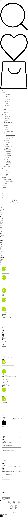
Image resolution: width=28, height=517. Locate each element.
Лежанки (7, 95)
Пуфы (6, 96)
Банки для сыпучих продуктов (9, 136)
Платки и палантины (8, 172)
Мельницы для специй (6, 140)
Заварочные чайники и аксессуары (9, 143)
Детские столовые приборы (9, 153)
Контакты (19, 502)
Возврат (18, 501)
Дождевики (7, 169)
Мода (3, 168)
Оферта (14, 501)
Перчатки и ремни (8, 171)
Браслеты (7, 174)
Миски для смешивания (8, 134)
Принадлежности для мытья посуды (8, 146)
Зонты (6, 170)
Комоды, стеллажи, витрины (7, 106)
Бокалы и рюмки (7, 157)
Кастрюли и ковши (8, 138)
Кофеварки (7, 144)
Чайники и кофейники (8, 164)
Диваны (6, 93)
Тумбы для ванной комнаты (9, 182)
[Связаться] (1, 516)
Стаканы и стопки (8, 158)
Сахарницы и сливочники (8, 162)
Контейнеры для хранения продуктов (10, 137)
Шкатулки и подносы (6, 127)
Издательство (9, 502)
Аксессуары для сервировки (7, 149)
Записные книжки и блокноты (7, 132)
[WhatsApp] (6, 514)
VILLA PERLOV (9, 503)
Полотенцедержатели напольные (9, 181)
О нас (2, 90)
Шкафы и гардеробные (6, 105)
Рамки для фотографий (7, 123)
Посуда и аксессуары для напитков (8, 155)
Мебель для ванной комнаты (7, 179)
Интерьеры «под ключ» (4, 185)
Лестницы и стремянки (6, 111)
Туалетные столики (8, 99)
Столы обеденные (8, 97)
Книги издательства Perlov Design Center (9, 131)
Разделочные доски (8, 142)
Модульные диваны (8, 94)
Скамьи (6, 104)
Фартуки (7, 148)
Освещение (4, 114)
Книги (3, 130)
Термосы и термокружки (8, 145)
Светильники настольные (7, 116)
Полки (6, 108)
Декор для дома (5, 117)
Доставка (14, 502)
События (9, 501)
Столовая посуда (6, 159)
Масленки (7, 160)
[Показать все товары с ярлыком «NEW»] (4, 279)
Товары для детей (6, 125)
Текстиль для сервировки (7, 166)
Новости (2, 188)
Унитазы (5, 184)
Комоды (6, 107)
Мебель (4, 92)
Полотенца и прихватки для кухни (9, 147)
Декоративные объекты (6, 118)
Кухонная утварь (5, 133)
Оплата (14, 503)
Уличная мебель (6, 112)
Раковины (5, 183)
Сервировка (3, 195)
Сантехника (4, 177)
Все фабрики (4, 186)
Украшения (5, 173)
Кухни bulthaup (4, 91)
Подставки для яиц (8, 161)
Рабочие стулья (7, 103)
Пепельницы (5, 121)
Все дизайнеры (4, 187)
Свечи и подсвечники (6, 124)
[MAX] (1, 514)
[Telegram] (3, 514)
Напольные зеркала (6, 129)
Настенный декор (6, 120)
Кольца (6, 175)
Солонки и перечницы (8, 151)
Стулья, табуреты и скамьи (7, 101)
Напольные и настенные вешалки (8, 110)
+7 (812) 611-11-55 (14, 512)
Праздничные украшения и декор (8, 122)
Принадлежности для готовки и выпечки (10, 135)
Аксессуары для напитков (9, 156)
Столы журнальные (8, 98)
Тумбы (5, 109)
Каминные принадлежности (7, 119)
